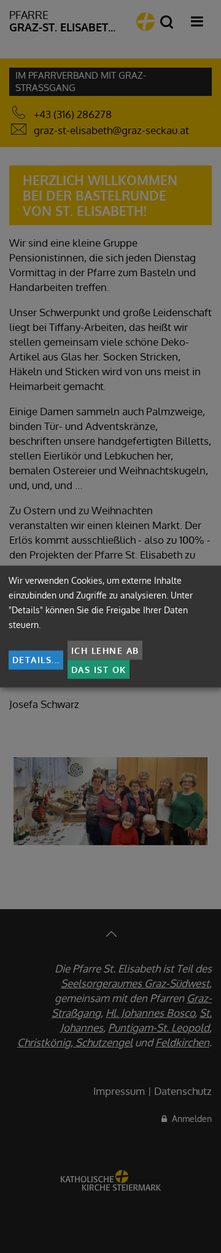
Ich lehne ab (105, 650)
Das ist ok (98, 669)
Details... (36, 659)
